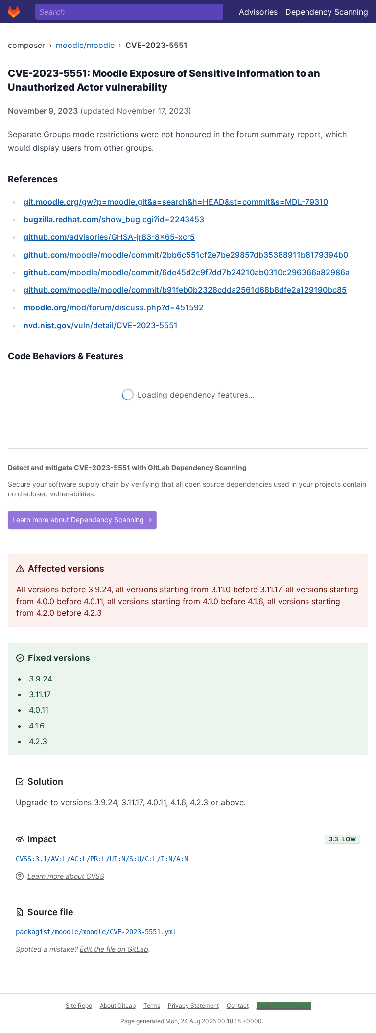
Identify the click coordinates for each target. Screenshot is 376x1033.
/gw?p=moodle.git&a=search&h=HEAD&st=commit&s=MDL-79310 (176, 202)
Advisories (258, 12)
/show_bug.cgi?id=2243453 (114, 219)
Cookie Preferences (284, 1005)
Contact (238, 1005)
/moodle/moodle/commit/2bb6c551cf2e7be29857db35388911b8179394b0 (186, 254)
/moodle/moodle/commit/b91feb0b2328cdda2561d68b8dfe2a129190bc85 (185, 290)
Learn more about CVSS (65, 876)
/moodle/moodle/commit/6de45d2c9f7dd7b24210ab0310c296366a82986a (187, 272)
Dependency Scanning (326, 12)
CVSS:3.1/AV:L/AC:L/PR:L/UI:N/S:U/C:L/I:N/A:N (102, 859)
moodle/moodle (85, 45)
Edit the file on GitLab (114, 949)
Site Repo (79, 1005)
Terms (151, 1005)
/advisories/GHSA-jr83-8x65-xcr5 (109, 237)
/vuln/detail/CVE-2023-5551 (101, 325)
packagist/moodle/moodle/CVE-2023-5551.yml (96, 932)
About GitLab (118, 1005)
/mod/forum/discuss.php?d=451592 (114, 307)
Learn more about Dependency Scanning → (82, 520)
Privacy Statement (193, 1005)
